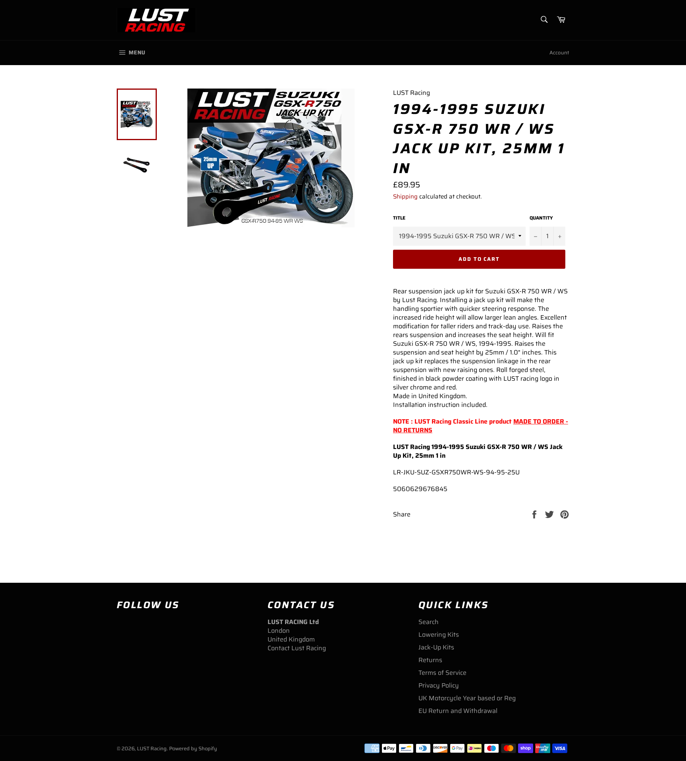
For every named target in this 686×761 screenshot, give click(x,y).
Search (428, 622)
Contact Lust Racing (297, 648)
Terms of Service (442, 673)
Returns (430, 660)
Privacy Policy (438, 685)
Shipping (405, 196)
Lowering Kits (438, 635)
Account (559, 52)
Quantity (541, 218)
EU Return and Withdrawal (457, 711)
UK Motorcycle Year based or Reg (467, 698)
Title (399, 218)
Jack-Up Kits (436, 647)
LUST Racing (152, 748)
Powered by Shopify (193, 748)
